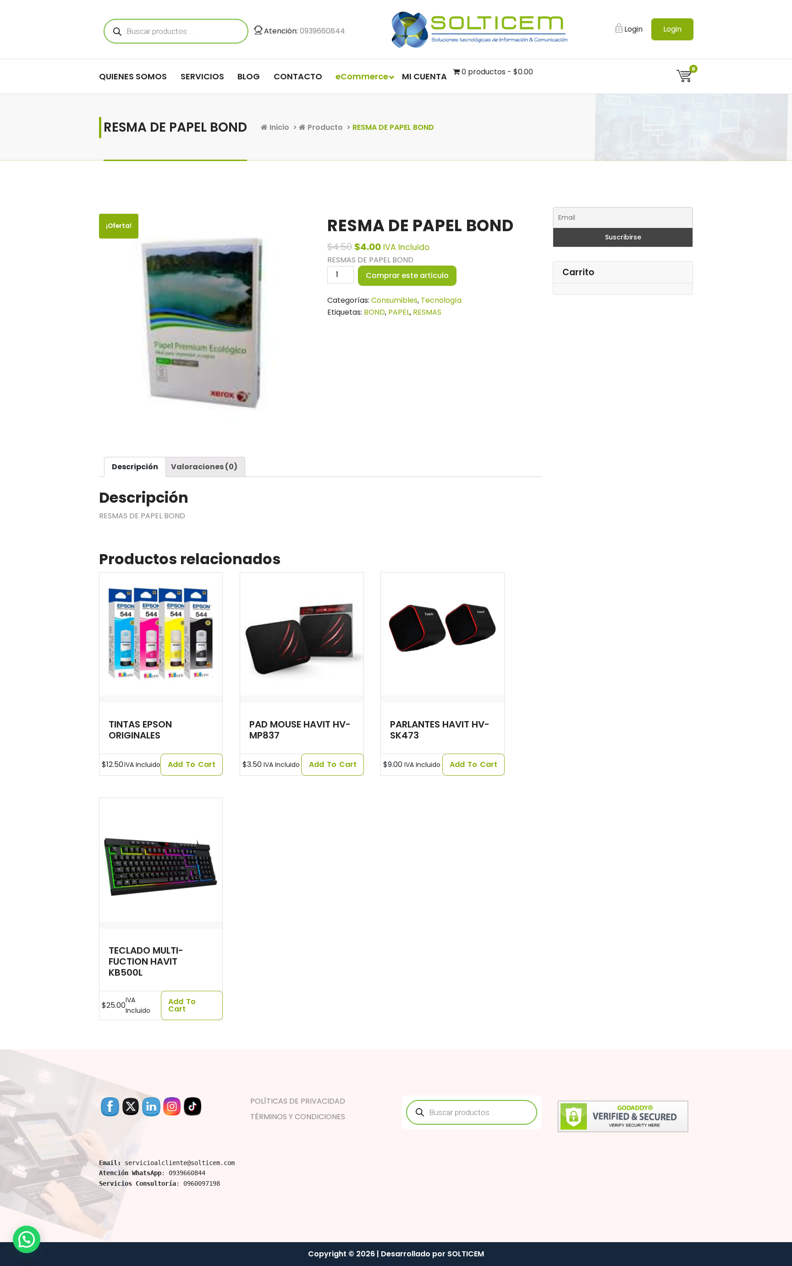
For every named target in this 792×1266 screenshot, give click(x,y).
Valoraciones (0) (204, 466)
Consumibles (394, 300)
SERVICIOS (202, 76)
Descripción (135, 466)
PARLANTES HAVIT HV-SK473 (440, 730)
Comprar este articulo (407, 275)
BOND (374, 312)
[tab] (135, 467)
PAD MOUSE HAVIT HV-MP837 (300, 730)
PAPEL (399, 312)
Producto (324, 127)
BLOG (248, 76)
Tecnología (441, 300)
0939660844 (322, 31)
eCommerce (362, 76)
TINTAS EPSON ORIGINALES (140, 730)
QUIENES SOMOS (133, 76)
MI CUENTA (424, 76)
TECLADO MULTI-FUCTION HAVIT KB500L (146, 961)
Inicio (278, 127)
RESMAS (427, 312)
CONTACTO (298, 76)
